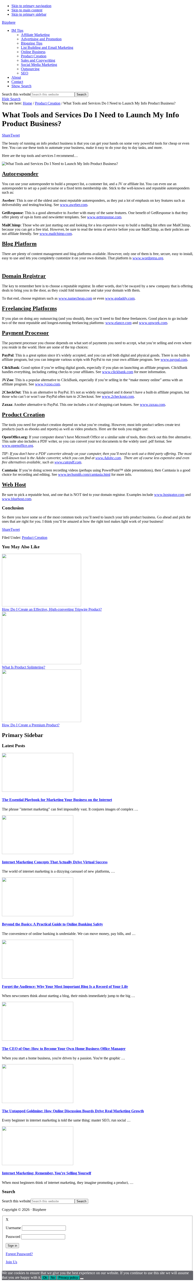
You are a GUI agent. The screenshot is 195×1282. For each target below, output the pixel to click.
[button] (21, 86)
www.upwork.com (153, 323)
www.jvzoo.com (47, 384)
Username (13, 1228)
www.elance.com (118, 323)
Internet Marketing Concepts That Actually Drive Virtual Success (54, 862)
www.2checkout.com (118, 396)
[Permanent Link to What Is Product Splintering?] (41, 663)
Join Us (11, 1262)
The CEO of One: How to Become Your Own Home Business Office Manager (64, 1049)
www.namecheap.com (75, 298)
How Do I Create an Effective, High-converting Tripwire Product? (52, 609)
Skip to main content (26, 10)
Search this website (16, 94)
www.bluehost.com (16, 499)
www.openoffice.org (17, 446)
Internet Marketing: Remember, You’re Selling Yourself (46, 1173)
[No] (82, 1278)
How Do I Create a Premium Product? (30, 725)
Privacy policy (68, 1277)
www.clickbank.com (117, 372)
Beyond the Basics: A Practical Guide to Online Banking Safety (52, 924)
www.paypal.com (174, 359)
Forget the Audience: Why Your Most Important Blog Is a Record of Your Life (65, 986)
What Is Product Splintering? (23, 667)
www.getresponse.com (104, 217)
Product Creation (34, 538)
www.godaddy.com (120, 298)
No (53, 1277)
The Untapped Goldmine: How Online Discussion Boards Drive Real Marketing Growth (73, 1111)
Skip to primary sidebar (28, 14)
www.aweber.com (73, 205)
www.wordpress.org (147, 258)
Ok (45, 1277)
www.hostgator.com (169, 495)
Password (13, 1237)
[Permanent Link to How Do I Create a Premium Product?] (41, 721)
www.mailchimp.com (55, 234)
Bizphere (8, 22)
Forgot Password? (19, 1254)
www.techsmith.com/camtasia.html (84, 474)
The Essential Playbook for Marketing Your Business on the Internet (57, 800)
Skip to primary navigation (31, 6)
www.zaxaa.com (152, 405)
